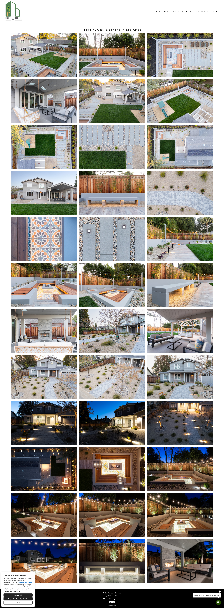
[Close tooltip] (220, 591)
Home (158, 11)
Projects (178, 11)
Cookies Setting (112, 605)
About (167, 11)
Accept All (18, 595)
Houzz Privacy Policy (25, 582)
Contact (215, 11)
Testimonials (201, 11)
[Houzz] (110, 602)
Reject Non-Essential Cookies (18, 599)
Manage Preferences (18, 603)
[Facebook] (113, 602)
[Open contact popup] (218, 602)
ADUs (188, 11)
